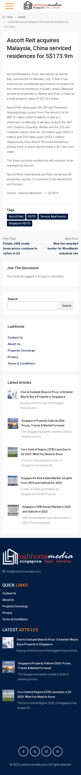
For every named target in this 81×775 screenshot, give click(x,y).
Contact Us (15, 337)
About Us (14, 344)
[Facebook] (23, 751)
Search (13, 299)
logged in (31, 276)
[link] (12, 394)
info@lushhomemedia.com (23, 571)
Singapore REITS (19, 223)
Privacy (13, 357)
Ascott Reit (16, 216)
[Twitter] (35, 751)
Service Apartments (53, 216)
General (22, 17)
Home (10, 17)
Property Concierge (21, 350)
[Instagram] (46, 751)
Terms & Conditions (21, 363)
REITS (32, 216)
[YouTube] (58, 751)
